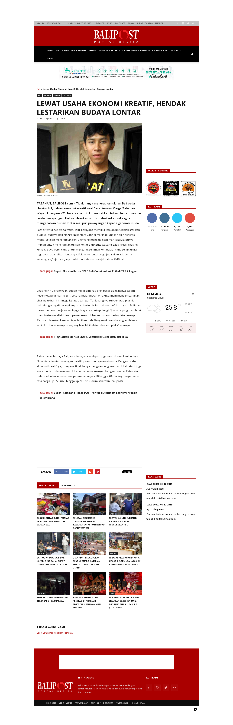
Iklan (110, 23)
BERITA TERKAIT (48, 485)
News (50, 50)
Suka (151, 214)
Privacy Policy (81, 703)
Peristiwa (69, 50)
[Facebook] (177, 23)
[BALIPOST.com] (116, 36)
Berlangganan (191, 214)
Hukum (93, 50)
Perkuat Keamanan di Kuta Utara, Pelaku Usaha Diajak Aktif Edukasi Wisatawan (124, 561)
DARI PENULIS (68, 485)
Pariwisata (146, 50)
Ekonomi (116, 50)
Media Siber (51, 703)
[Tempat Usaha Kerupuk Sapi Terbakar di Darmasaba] (53, 583)
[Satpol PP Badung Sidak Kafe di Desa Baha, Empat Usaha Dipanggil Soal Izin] (53, 543)
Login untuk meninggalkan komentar (55, 632)
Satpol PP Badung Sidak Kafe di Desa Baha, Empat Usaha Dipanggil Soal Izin (52, 561)
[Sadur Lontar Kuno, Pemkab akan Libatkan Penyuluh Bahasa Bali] (53, 504)
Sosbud (103, 50)
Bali (58, 50)
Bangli (41, 514)
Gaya (159, 50)
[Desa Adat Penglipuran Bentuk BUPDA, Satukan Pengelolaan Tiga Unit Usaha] (89, 543)
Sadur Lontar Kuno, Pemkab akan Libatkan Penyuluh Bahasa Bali (53, 521)
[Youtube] (193, 23)
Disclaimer (108, 703)
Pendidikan (130, 50)
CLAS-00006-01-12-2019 (159, 504)
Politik (82, 50)
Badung (41, 553)
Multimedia (171, 50)
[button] (192, 54)
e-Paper (100, 23)
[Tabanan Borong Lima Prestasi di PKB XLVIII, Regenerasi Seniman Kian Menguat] (89, 583)
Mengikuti (164, 214)
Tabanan (67, 95)
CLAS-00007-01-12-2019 (159, 484)
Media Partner (65, 703)
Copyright (96, 703)
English (159, 23)
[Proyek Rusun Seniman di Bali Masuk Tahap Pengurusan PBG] (125, 504)
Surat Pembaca (145, 23)
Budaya (47, 95)
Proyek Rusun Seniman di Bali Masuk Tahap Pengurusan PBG (123, 521)
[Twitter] (188, 23)
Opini (50, 58)
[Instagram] (183, 23)
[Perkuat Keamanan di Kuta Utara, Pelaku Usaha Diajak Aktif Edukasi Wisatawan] (125, 543)
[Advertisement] (116, 10)
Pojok (131, 23)
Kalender (120, 23)
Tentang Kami (122, 703)
